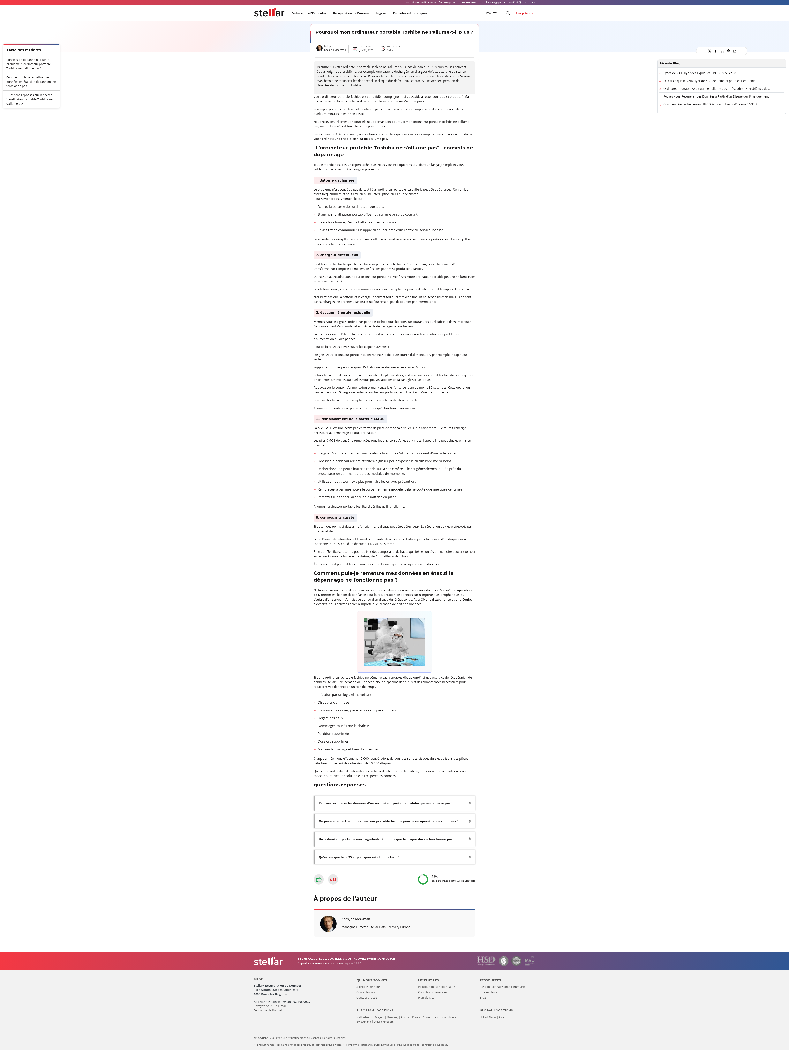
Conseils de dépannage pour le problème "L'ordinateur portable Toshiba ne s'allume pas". (28, 63)
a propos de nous (368, 987)
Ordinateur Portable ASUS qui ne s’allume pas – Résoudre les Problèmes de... (716, 89)
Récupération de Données (351, 13)
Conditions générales (432, 992)
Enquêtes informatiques (410, 13)
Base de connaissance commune (502, 987)
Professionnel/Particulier (308, 13)
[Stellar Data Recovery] (269, 12)
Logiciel (381, 13)
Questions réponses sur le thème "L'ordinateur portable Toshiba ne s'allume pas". (29, 99)
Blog (483, 997)
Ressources (490, 13)
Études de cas (489, 992)
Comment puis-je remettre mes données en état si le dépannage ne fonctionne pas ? (31, 81)
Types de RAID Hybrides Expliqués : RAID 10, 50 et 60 (699, 73)
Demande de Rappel (268, 1010)
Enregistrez (523, 13)
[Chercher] (507, 13)
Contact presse (366, 997)
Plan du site (426, 997)
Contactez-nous (367, 992)
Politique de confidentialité (436, 987)
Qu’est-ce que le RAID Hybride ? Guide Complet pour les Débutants (709, 81)
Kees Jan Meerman (335, 50)
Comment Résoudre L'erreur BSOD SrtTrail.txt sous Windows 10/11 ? (710, 104)
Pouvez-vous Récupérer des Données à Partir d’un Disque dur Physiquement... (717, 96)
